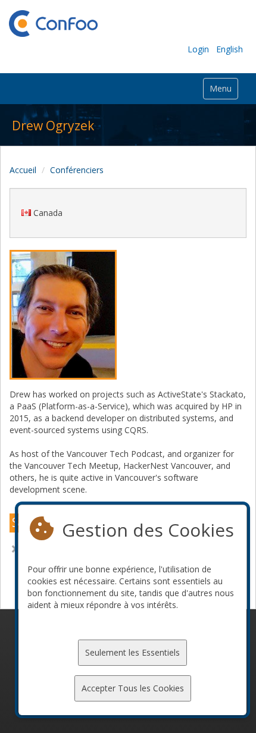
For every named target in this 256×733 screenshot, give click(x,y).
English (229, 49)
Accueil (23, 170)
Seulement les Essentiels (132, 652)
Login (198, 49)
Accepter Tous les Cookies (133, 688)
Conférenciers (77, 170)
